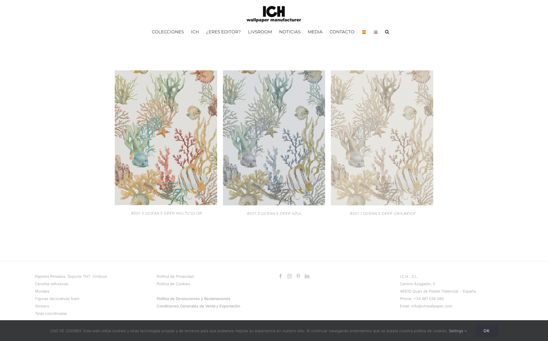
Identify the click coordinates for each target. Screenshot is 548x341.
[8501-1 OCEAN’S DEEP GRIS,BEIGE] (382, 74)
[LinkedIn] (307, 276)
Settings (456, 330)
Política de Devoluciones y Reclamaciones (193, 298)
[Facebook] (280, 276)
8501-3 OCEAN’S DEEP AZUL (274, 213)
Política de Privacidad (175, 276)
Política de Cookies (173, 283)
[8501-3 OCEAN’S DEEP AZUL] (274, 74)
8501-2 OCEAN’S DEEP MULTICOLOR (166, 213)
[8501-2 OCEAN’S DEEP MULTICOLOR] (166, 74)
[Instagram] (289, 276)
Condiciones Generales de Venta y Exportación (198, 306)
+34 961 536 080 (429, 298)
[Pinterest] (298, 276)
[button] (387, 31)
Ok (486, 330)
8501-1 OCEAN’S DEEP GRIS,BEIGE (383, 213)
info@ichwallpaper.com (431, 306)
